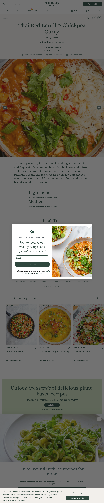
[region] (52, 495)
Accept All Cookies (77, 498)
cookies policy (39, 273)
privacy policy (28, 273)
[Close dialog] (89, 226)
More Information (17, 500)
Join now (32, 264)
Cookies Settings (77, 493)
